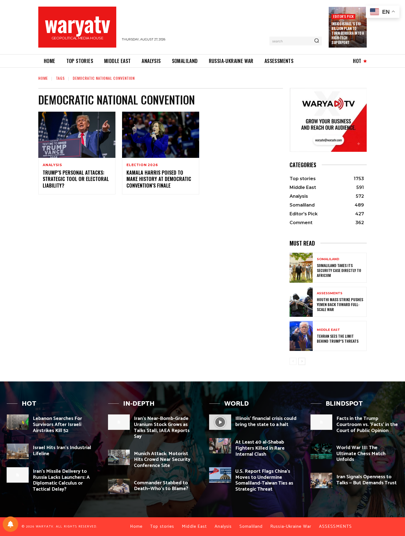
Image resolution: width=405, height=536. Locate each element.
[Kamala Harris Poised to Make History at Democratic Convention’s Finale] (160, 135)
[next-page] (301, 361)
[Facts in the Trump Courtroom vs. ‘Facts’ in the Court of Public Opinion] (321, 422)
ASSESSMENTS (329, 293)
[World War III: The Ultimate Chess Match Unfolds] (321, 451)
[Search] (316, 41)
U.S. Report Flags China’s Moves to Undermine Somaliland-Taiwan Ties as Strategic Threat (264, 480)
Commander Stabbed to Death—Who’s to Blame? (161, 486)
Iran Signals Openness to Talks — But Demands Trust (366, 480)
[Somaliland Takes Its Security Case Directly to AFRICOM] (301, 268)
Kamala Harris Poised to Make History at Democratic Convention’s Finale (158, 179)
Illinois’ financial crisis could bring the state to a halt (265, 421)
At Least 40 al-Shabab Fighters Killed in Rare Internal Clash (260, 448)
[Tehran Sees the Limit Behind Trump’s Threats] (301, 336)
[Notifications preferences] (10, 524)
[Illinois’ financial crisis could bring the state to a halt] (220, 422)
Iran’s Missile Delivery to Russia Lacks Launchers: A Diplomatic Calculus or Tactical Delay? (61, 480)
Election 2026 (142, 165)
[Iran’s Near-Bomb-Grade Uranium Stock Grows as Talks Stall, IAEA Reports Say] (119, 422)
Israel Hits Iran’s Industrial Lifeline (62, 451)
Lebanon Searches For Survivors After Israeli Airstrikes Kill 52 (57, 424)
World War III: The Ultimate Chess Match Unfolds (360, 454)
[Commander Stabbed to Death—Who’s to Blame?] (119, 486)
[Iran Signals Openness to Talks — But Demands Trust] (321, 480)
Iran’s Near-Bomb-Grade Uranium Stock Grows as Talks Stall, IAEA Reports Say (162, 427)
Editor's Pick (343, 16)
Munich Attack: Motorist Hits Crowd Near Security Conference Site (162, 460)
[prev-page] (293, 361)
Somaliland (328, 259)
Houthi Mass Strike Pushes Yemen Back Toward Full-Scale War (340, 304)
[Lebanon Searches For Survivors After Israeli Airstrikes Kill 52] (18, 422)
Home (43, 78)
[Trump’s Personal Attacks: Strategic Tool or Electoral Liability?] (76, 135)
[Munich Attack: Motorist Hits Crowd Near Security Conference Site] (119, 457)
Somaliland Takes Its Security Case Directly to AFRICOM (339, 270)
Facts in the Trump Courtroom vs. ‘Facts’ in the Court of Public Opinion (367, 424)
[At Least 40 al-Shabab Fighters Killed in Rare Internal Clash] (220, 445)
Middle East (328, 329)
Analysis (52, 165)
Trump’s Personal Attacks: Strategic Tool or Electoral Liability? (76, 179)
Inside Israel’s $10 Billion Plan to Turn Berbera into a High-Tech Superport (347, 33)
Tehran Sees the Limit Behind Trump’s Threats (337, 338)
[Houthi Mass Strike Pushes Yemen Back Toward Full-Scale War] (301, 302)
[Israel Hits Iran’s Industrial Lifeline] (18, 451)
